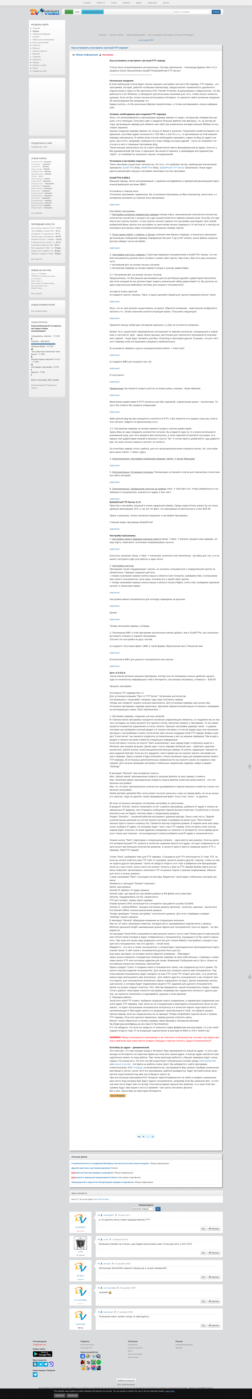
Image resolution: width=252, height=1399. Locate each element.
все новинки (36, 213)
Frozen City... (36, 191)
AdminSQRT (80, 1227)
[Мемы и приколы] (88, 1356)
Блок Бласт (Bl (36, 162)
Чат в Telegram (117, 1096)
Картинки (37, 59)
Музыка (36, 48)
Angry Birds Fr (36, 181)
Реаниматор (132, 1345)
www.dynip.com (207, 1061)
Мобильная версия (126, 1380)
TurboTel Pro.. (36, 167)
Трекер (114, 3)
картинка (115, 204)
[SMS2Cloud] (98, 1356)
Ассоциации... (36, 279)
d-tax (80, 1251)
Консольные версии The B (43, 228)
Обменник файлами (41, 34)
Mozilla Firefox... (37, 288)
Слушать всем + (37, 184)
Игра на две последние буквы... (43, 283)
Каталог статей (39, 65)
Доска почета (133, 1357)
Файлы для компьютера (43, 39)
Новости (101, 3)
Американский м (37, 203)
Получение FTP (86, 1348)
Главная (87, 3)
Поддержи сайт (40, 71)
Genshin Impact (37, 188)
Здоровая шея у (37, 174)
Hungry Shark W (37, 193)
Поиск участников (135, 1354)
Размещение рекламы (184, 1345)
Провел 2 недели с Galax (42, 253)
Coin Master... (36, 164)
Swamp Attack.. (37, 196)
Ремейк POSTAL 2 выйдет (43, 239)
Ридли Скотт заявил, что (42, 251)
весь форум (36, 293)
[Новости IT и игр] (88, 1370)
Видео (139, 3)
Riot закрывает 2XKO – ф (42, 248)
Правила (179, 1348)
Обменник (152, 3)
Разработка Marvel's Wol (42, 245)
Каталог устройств (135, 1348)
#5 (99, 1215)
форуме (46, 270)
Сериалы (37, 56)
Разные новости (40, 51)
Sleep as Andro (36, 169)
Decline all (72, 1395)
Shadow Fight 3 (37, 208)
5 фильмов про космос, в (42, 242)
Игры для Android (40, 42)
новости (49, 224)
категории (143, 40)
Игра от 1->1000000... (39, 274)
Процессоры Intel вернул (42, 236)
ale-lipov (80, 1276)
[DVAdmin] (82, 1368)
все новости (36, 259)
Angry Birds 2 (36, 186)
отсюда (137, 1067)
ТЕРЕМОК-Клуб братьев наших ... (44, 276)
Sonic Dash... (36, 198)
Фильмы (36, 54)
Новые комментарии (43, 305)
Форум (166, 3)
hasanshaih (80, 1324)
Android (126, 3)
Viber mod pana (37, 179)
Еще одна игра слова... (39, 286)
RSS (151, 40)
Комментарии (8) (38, 385)
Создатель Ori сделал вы (42, 234)
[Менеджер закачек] (98, 1362)
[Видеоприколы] (88, 1364)
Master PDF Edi (37, 205)
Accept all (60, 1395)
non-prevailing (80, 1300)
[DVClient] (93, 1356)
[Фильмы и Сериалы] (98, 1370)
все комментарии (39, 311)
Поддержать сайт (41, 143)
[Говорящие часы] (82, 1362)
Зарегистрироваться (92, 12)
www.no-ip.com (122, 1064)
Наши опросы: (39, 322)
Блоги (130, 1351)
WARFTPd (146, 167)
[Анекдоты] (93, 1364)
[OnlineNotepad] (82, 1356)
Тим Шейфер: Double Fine (42, 231)
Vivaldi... (34, 176)
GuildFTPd (128, 167)
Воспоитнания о (37, 200)
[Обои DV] (93, 1370)
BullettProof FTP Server (172, 167)
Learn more (170, 1391)
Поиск (35, 68)
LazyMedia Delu (37, 171)
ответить (215, 1228)
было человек (101, 1199)
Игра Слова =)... (37, 281)
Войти (69, 12)
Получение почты (87, 1345)
